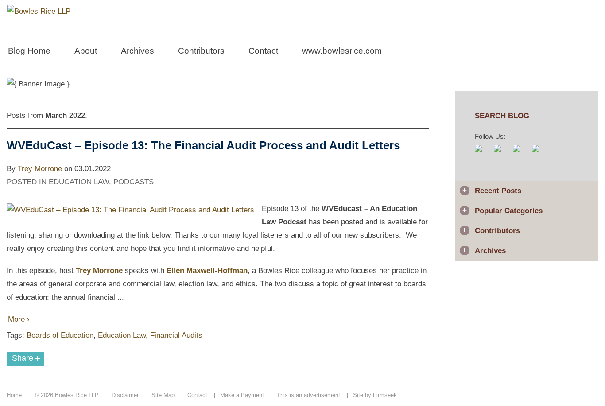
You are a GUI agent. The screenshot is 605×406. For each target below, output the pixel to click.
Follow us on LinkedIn (540, 153)
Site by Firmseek (375, 395)
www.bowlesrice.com (342, 50)
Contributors (201, 50)
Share (26, 358)
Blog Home (29, 50)
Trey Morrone (40, 168)
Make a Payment (242, 395)
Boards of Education (60, 335)
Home (14, 395)
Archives (137, 50)
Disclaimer (125, 395)
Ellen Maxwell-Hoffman (207, 270)
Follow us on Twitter (521, 153)
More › (19, 319)
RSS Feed (483, 153)
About (85, 50)
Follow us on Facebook (502, 153)
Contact (263, 50)
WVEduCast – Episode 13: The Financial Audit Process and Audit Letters (203, 145)
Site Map (163, 395)
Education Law (79, 182)
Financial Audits (176, 335)
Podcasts (133, 182)
